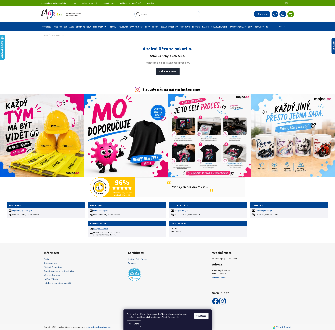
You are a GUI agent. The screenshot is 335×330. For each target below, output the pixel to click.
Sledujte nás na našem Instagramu (171, 89)
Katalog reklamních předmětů (57, 283)
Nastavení (134, 323)
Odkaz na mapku (219, 277)
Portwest (132, 263)
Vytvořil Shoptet (283, 327)
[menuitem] (46, 26)
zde (177, 317)
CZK (286, 3)
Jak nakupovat (109, 3)
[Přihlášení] (282, 14)
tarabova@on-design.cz (265, 210)
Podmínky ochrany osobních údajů (59, 271)
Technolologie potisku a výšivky (53, 3)
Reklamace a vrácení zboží (130, 3)
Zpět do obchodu (167, 71)
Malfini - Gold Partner (137, 259)
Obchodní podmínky (53, 267)
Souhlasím (201, 315)
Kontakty (150, 3)
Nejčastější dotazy (52, 279)
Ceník (74, 3)
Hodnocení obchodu (90, 3)
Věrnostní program (52, 275)
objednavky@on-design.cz (22, 210)
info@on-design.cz (100, 210)
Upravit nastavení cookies (99, 327)
